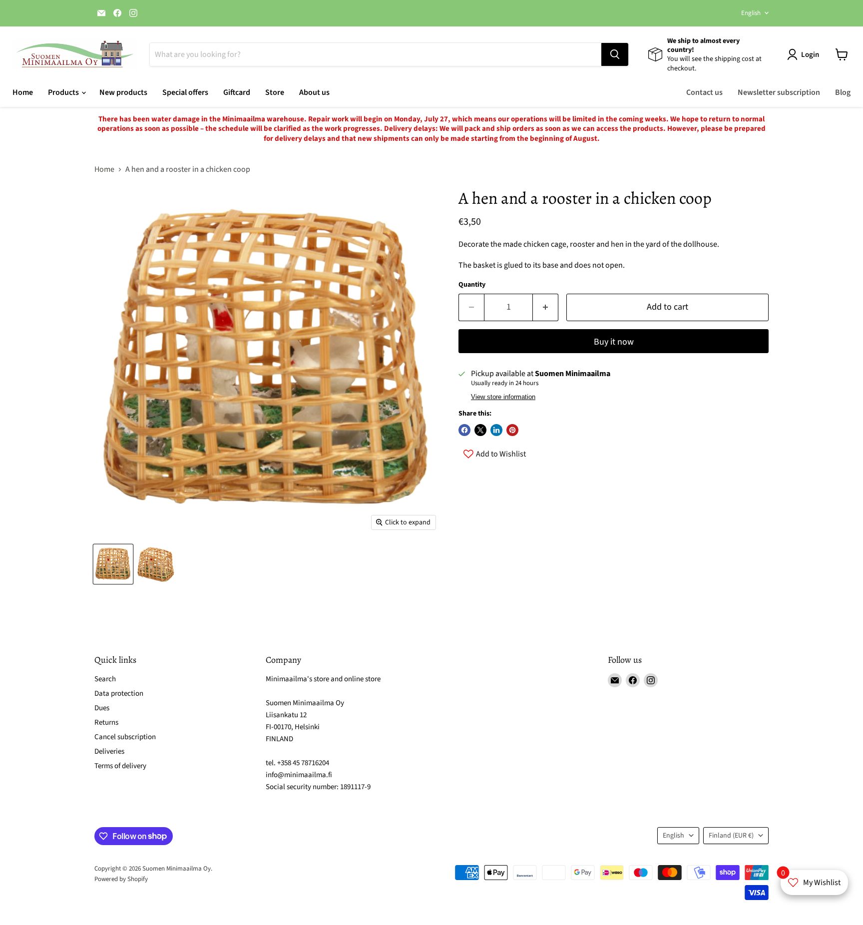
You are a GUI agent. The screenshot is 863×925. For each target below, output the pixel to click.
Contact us (704, 92)
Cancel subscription (125, 737)
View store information (503, 397)
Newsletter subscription (779, 92)
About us (314, 92)
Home (22, 92)
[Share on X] (480, 430)
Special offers (185, 92)
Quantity (471, 285)
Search (105, 679)
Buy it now (614, 342)
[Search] (614, 54)
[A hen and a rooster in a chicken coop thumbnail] (113, 564)
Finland (731, 836)
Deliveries (109, 751)
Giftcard (236, 92)
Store (274, 92)
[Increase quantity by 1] (545, 307)
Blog (843, 92)
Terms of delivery (120, 766)
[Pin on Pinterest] (512, 430)
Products (64, 92)
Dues (101, 708)
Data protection (118, 693)
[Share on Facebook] (464, 430)
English (751, 12)
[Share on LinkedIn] (496, 430)
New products (123, 92)
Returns (106, 722)
